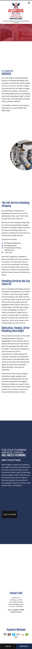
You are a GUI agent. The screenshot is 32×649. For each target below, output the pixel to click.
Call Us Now (9, 514)
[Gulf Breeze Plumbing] (16, 10)
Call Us (8, 646)
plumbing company (9, 86)
